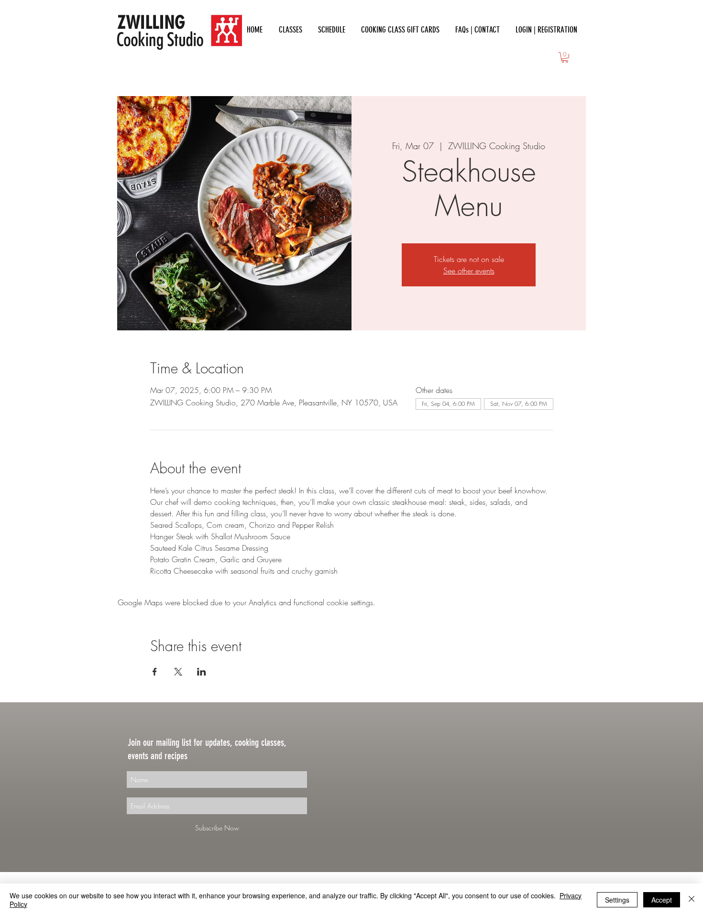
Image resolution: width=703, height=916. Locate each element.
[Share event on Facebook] (154, 672)
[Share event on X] (178, 672)
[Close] (691, 899)
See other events (468, 270)
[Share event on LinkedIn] (201, 672)
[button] (565, 57)
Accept (661, 900)
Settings (617, 900)
